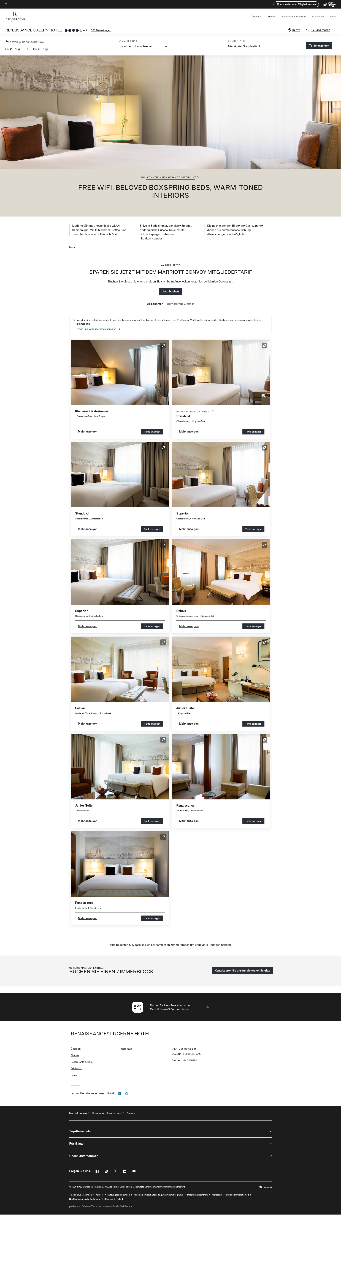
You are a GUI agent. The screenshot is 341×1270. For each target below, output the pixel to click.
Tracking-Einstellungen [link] (80, 1195)
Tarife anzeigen (152, 431)
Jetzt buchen (170, 291)
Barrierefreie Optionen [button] (193, 411)
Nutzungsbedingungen (118, 1195)
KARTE (296, 30)
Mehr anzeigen (87, 431)
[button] (296, 4)
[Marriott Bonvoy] (328, 4)
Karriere (100, 1195)
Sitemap (108, 1199)
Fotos (332, 16)
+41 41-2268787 (320, 30)
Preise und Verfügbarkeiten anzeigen (96, 328)
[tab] (155, 304)
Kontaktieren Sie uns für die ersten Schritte (242, 970)
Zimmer (272, 16)
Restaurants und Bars (294, 16)
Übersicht (256, 16)
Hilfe (119, 1199)
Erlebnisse (318, 16)
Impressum (126, 1048)
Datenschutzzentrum (197, 1195)
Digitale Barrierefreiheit (237, 1195)
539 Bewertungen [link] (101, 30)
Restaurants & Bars (82, 1061)
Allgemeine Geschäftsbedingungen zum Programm (158, 1195)
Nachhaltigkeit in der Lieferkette (85, 1199)
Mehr (72, 247)
